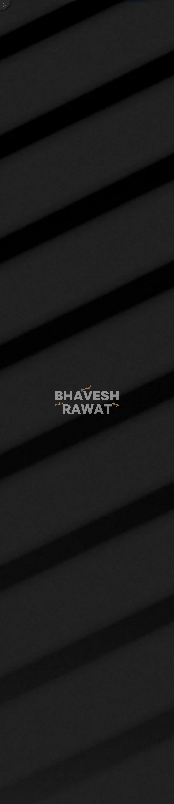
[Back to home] (5, 5)
